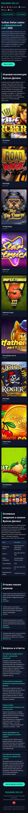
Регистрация (21, 14)
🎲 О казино (22, 7)
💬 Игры (10, 10)
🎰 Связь (4, 7)
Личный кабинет (8, 14)
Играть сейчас (8, 64)
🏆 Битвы (4, 10)
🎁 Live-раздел (13, 7)
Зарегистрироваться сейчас (14, 784)
